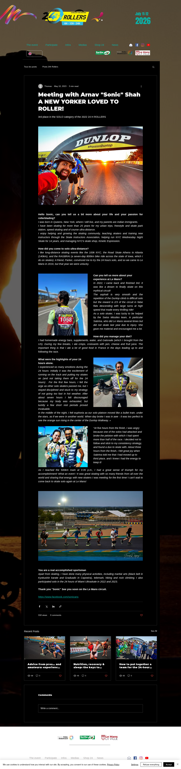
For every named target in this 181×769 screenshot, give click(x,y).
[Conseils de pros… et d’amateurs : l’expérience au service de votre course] (44, 647)
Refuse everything (151, 764)
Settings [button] (134, 764)
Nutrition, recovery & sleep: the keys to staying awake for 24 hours (89, 666)
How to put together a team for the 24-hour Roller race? (135, 666)
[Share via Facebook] (39, 606)
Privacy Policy (113, 764)
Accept (169, 764)
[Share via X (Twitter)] (46, 606)
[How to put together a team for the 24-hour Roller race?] (136, 647)
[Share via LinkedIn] (53, 606)
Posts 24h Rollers (50, 67)
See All (154, 631)
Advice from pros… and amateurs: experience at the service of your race (44, 666)
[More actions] (141, 86)
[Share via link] (60, 606)
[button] (33, 45)
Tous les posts (30, 67)
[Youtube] (148, 44)
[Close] (177, 764)
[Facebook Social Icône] (136, 44)
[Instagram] (142, 44)
